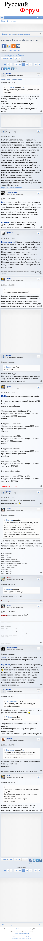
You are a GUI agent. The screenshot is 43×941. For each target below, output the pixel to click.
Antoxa (9, 577)
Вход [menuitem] (38, 18)
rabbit (9, 508)
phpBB (17, 929)
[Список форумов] (21, 8)
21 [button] (16, 64)
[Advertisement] (22, 27)
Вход (3, 21)
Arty (14, 931)
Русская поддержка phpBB (21, 933)
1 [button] (11, 64)
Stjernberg (10, 87)
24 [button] (27, 64)
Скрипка (9, 130)
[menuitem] (18, 939)
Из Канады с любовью (13, 55)
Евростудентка (12, 192)
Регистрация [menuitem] (41, 18)
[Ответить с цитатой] (38, 74)
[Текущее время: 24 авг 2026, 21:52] (40, 34)
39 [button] (36, 64)
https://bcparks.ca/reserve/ (11, 187)
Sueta (9, 278)
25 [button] (31, 64)
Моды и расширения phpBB (21, 936)
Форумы (2, 18)
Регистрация (12, 21)
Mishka (8, 73)
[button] (5, 64)
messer (9, 738)
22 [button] (20, 64)
